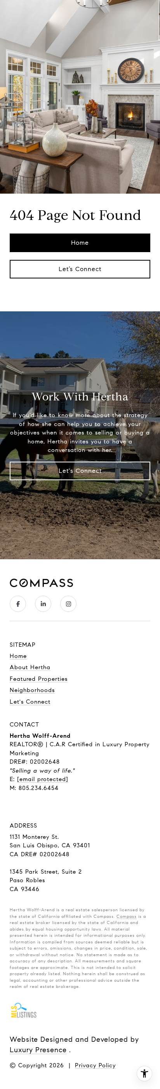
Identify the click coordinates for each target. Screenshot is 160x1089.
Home (80, 242)
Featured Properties (39, 678)
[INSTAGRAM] (68, 604)
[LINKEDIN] (43, 604)
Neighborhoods (32, 690)
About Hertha (30, 667)
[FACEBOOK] (18, 604)
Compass (127, 916)
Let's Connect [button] (80, 470)
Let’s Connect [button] (80, 269)
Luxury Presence (38, 1050)
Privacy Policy (95, 1065)
